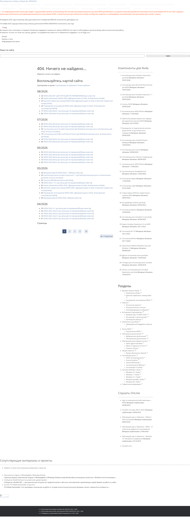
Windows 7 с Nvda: (133, 375)
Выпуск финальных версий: (137, 353)
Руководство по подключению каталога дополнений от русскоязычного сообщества (136, 130)
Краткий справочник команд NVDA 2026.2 (60, 101)
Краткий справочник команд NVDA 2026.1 (60, 188)
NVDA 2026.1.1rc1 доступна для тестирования (61, 183)
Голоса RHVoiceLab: (133, 363)
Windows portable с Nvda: (136, 379)
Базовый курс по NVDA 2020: (137, 315)
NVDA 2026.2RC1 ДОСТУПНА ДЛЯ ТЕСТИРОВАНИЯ (62, 96)
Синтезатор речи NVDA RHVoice (133, 111)
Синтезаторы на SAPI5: (134, 367)
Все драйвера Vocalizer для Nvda (133, 203)
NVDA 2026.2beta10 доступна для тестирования (62, 113)
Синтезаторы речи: (130, 355)
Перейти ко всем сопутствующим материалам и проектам (25, 468)
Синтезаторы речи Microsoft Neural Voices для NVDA (64, 134)
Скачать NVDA (49, 180)
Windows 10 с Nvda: (134, 372)
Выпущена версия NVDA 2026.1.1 (56, 173)
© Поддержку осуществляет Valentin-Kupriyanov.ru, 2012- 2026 (59, 513)
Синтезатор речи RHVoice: (136, 365)
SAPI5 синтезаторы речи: (135, 358)
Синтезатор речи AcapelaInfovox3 (134, 171)
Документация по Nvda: (131, 291)
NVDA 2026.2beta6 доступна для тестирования (61, 142)
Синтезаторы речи (90, 129)
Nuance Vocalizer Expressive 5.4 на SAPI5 (136, 224)
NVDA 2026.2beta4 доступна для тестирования (61, 155)
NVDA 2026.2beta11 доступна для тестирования (62, 111)
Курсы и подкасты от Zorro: (136, 346)
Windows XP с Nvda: (133, 382)
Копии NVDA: (127, 329)
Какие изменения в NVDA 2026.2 (56, 98)
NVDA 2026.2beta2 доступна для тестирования (61, 160)
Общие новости (88, 96)
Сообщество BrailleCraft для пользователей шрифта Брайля (25, 480)
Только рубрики (84, 85)
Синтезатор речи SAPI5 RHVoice (133, 164)
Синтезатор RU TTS (129, 231)
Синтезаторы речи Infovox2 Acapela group (137, 157)
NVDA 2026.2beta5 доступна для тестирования (61, 152)
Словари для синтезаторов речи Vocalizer (137, 263)
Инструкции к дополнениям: (137, 317)
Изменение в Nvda (96, 98)
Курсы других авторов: (135, 343)
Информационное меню (11, 41)
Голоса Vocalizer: (132, 360)
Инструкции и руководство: (133, 312)
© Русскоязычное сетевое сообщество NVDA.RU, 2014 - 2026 (59, 509)
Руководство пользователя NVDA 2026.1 (59, 193)
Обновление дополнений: (133, 334)
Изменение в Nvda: (134, 293)
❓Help (4, 28)
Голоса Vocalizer (53, 131)
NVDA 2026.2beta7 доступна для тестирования (61, 139)
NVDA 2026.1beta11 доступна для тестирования (62, 216)
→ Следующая (107, 236)
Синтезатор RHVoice (129, 238)
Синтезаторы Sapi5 (129, 186)
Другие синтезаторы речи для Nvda (135, 255)
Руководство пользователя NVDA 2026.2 (59, 106)
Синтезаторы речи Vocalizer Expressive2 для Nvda (63, 129)
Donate (4, 36)
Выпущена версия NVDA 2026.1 (56, 198)
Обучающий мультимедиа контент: (136, 341)
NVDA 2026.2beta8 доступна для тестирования (61, 126)
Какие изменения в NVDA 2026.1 (56, 185)
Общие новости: (129, 351)
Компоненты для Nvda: (131, 322)
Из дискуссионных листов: (136, 307)
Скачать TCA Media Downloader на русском (19, 485)
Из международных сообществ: (138, 310)
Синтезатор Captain (129, 179)
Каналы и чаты (7, 39)
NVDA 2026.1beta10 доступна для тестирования (62, 218)
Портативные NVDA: (134, 331)
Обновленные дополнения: (137, 339)
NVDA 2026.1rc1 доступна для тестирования (60, 208)
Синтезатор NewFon (129, 210)
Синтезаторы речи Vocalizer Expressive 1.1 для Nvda (63, 175)
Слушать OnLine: (132, 348)
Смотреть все (127, 446)
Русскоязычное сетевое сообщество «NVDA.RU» (18, 1)
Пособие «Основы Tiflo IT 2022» (133, 410)
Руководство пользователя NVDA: (139, 300)
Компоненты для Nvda (64, 180)
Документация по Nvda (78, 98)
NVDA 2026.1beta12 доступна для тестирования (62, 213)
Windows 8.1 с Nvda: (133, 377)
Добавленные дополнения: (137, 336)
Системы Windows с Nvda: (132, 370)
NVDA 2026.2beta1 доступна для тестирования (61, 162)
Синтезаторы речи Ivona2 (131, 150)
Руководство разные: (134, 319)
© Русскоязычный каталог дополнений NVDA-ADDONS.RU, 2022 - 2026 (62, 511)
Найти (168, 56)
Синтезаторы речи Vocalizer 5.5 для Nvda (137, 217)
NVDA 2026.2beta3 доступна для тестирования (61, 157)
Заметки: (126, 303)
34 (86, 231)
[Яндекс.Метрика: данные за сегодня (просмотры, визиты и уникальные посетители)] (4, 495)
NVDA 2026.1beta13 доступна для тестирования (62, 211)
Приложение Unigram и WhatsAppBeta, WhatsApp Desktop (24, 475)
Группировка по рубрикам (66, 85)
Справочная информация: (132, 384)
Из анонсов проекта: (134, 305)
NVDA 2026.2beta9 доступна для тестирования (61, 124)
